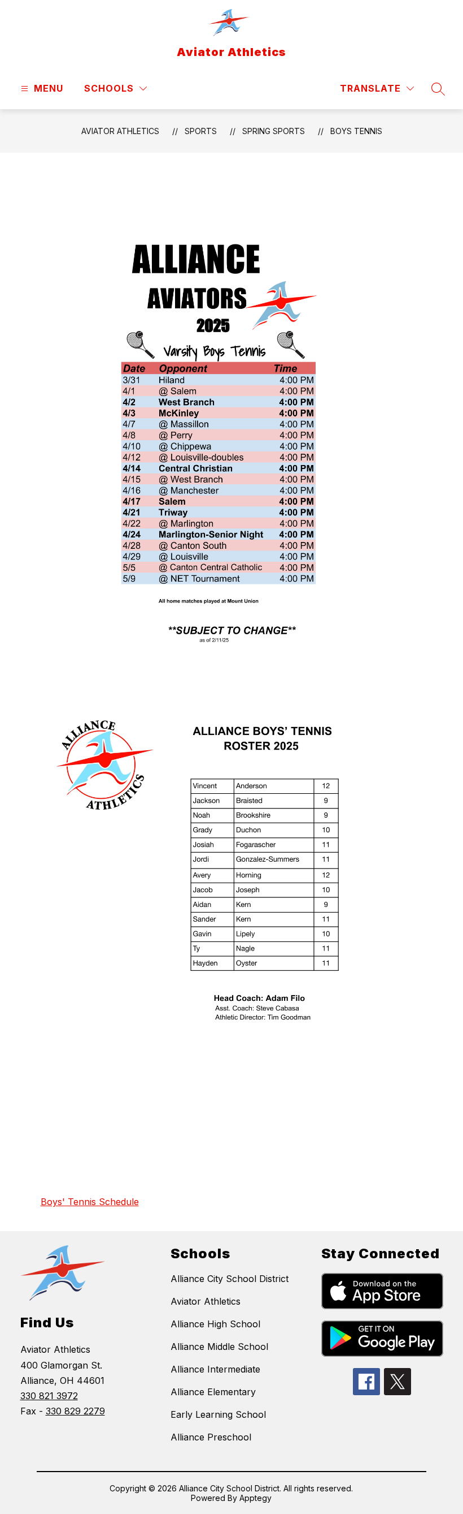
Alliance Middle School (219, 1346)
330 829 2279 (75, 1411)
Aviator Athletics (120, 131)
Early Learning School (218, 1414)
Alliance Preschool (211, 1437)
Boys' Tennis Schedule (90, 1201)
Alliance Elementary (213, 1391)
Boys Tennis (356, 131)
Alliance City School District (230, 1278)
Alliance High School (215, 1324)
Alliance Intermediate (215, 1369)
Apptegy (255, 1498)
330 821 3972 (49, 1395)
